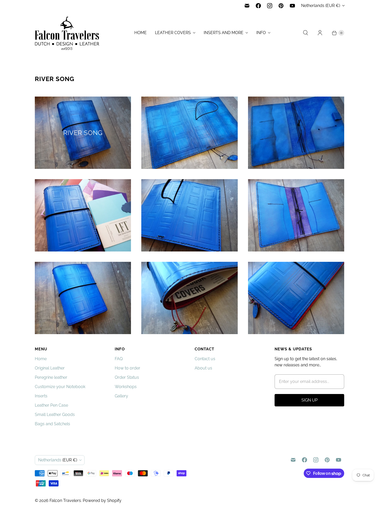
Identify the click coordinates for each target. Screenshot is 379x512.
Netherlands (320, 5)
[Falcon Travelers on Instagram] (269, 5)
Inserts (41, 395)
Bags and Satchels (52, 423)
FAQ (119, 358)
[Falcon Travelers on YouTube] (292, 5)
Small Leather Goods (55, 414)
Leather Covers (173, 32)
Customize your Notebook (60, 386)
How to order (127, 368)
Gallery (121, 395)
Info (261, 32)
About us (203, 368)
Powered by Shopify (102, 500)
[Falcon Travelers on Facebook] (258, 5)
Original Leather (50, 368)
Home (140, 32)
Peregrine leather (51, 377)
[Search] (305, 33)
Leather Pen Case (51, 405)
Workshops (126, 386)
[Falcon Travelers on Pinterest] (281, 5)
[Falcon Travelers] (67, 33)
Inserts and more (223, 32)
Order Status (127, 377)
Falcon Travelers (65, 500)
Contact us (205, 358)
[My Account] (320, 33)
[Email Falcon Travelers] (247, 5)
